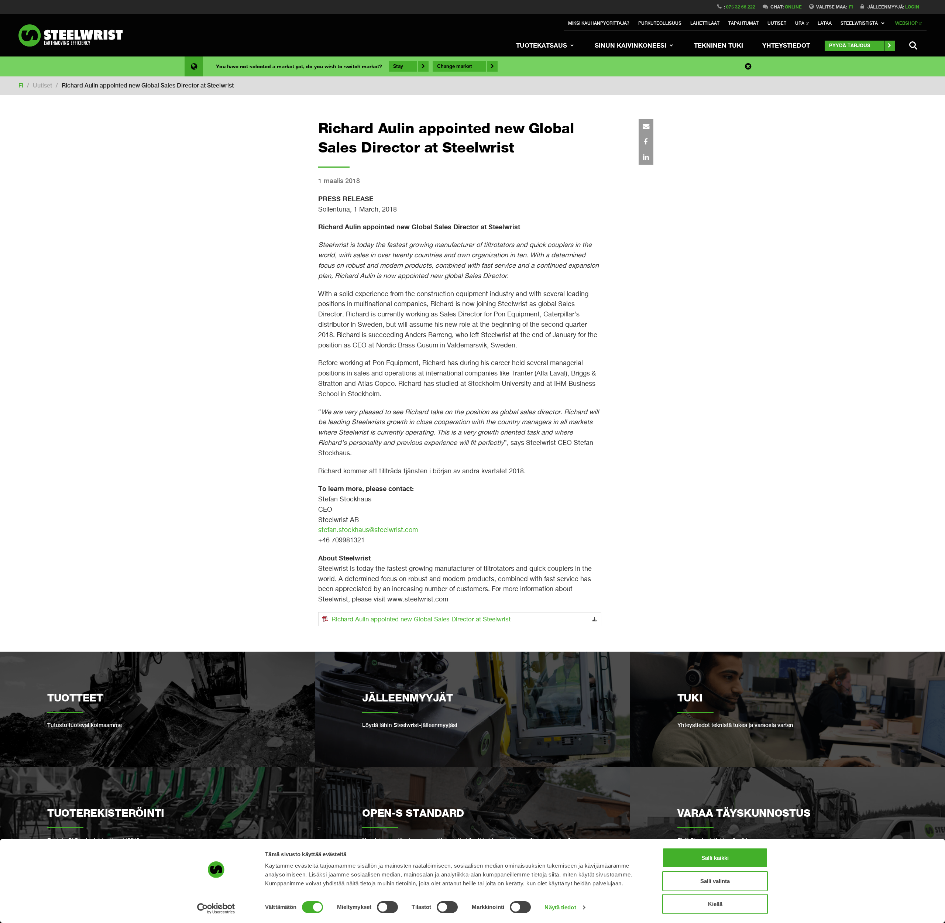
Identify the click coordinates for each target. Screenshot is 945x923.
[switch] (387, 907)
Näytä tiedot (560, 907)
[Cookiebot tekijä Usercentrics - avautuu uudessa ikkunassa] (216, 908)
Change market (454, 66)
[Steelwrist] (73, 35)
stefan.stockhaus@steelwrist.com (368, 529)
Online (793, 7)
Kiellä (715, 904)
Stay (398, 66)
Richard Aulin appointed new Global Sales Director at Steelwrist (421, 619)
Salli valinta (715, 881)
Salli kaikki (715, 858)
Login (912, 7)
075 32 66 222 (740, 7)
